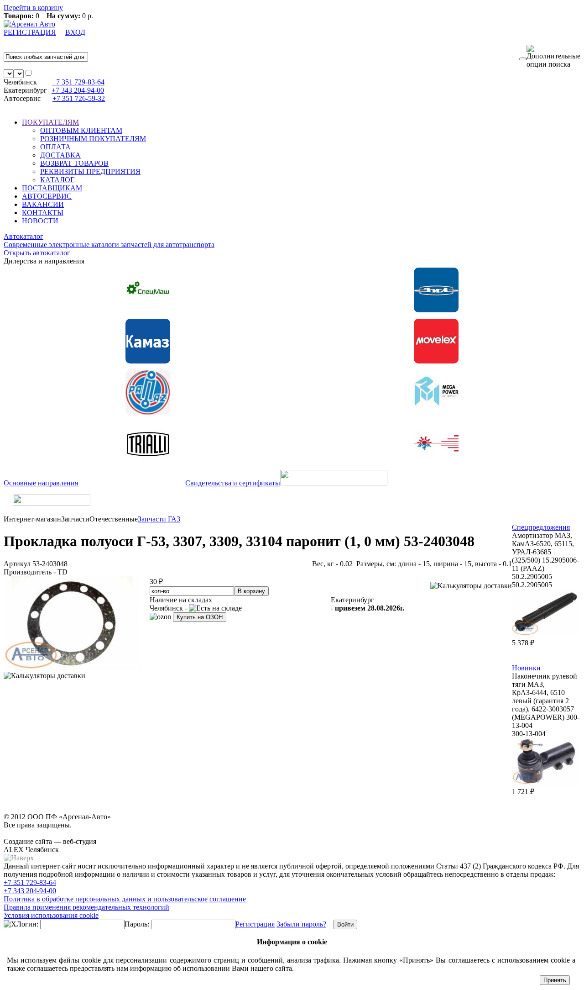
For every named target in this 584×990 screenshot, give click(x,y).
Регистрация (255, 924)
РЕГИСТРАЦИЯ (30, 32)
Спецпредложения (541, 527)
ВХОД (75, 32)
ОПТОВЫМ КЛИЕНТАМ (81, 130)
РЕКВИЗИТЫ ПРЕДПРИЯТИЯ (90, 171)
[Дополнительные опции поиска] (553, 56)
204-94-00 (78, 90)
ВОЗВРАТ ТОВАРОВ (74, 163)
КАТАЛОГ (57, 180)
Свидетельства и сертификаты (232, 483)
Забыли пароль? (301, 924)
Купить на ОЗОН (200, 617)
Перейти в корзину (33, 7)
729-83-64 (78, 82)
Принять (554, 980)
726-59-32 (78, 98)
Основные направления (41, 483)
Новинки (526, 668)
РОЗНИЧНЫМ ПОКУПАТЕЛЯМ (93, 138)
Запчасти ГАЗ (159, 519)
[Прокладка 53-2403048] (72, 667)
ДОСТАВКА (60, 155)
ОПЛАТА (55, 147)
